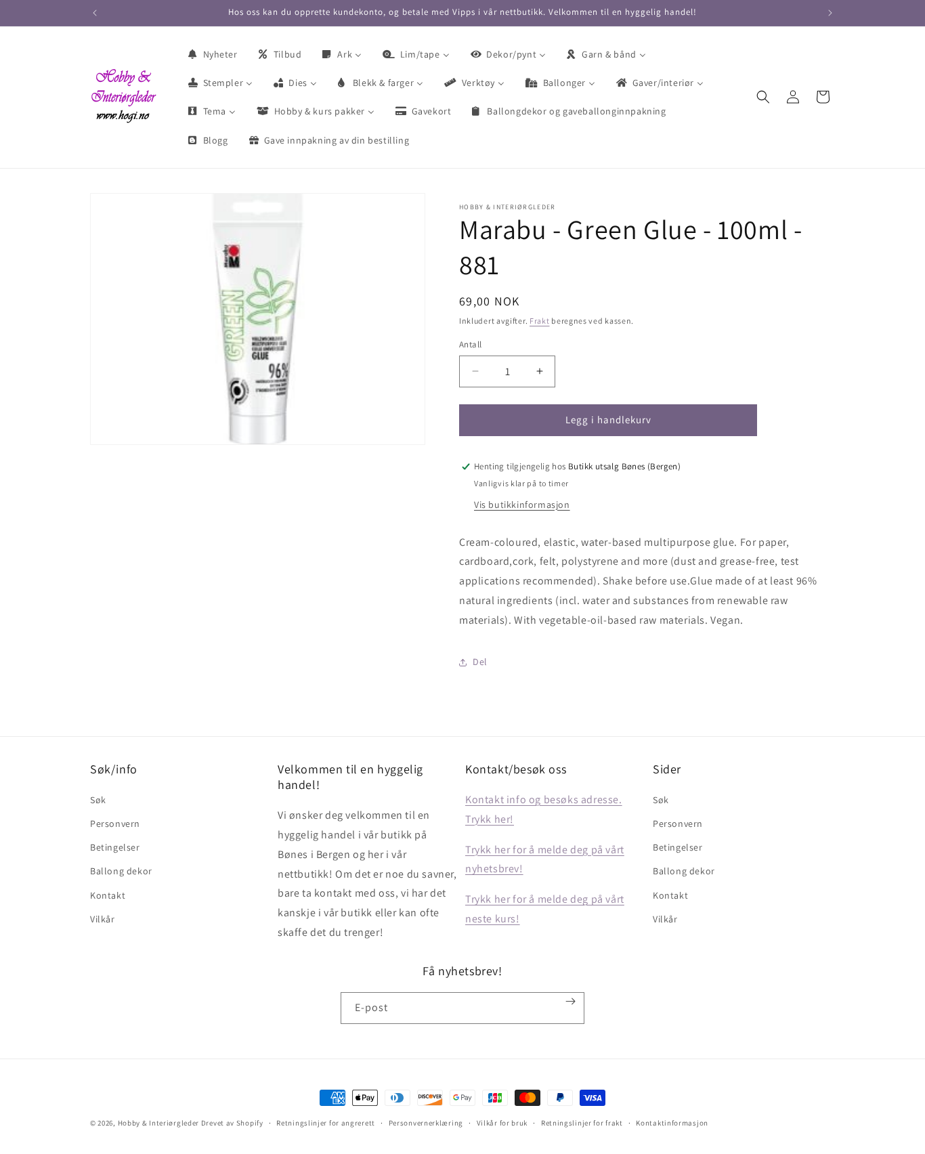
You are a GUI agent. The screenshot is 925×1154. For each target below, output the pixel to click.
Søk (98, 800)
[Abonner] (571, 1001)
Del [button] (480, 662)
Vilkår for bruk (502, 1122)
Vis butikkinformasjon (522, 504)
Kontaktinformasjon (672, 1122)
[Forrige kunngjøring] (95, 13)
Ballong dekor (121, 871)
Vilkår (102, 919)
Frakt (540, 321)
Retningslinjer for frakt (582, 1122)
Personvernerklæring (426, 1122)
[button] (763, 97)
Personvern (115, 823)
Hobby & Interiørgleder (158, 1123)
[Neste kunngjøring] (830, 13)
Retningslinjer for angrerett (325, 1122)
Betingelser (115, 848)
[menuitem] (212, 54)
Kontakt (107, 895)
